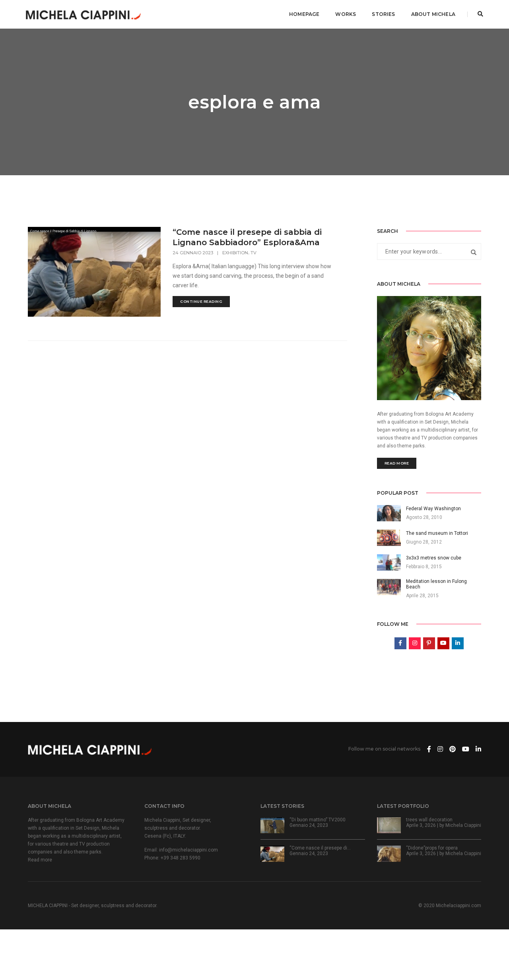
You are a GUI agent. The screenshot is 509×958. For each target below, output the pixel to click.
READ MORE (397, 463)
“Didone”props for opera (432, 848)
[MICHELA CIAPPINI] (83, 14)
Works (345, 14)
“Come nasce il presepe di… (320, 848)
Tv (253, 252)
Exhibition (235, 252)
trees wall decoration (429, 820)
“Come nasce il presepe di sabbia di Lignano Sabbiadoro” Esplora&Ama (247, 237)
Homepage (304, 14)
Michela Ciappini (463, 825)
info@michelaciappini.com (188, 850)
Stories (383, 14)
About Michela (433, 14)
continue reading (201, 301)
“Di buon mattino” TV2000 (317, 820)
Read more (40, 860)
